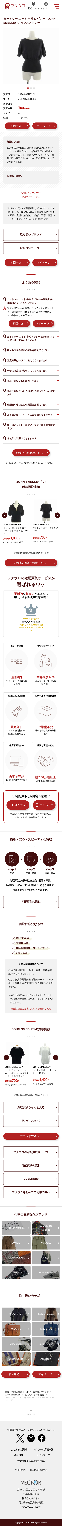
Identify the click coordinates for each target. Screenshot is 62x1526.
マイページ (43, 126)
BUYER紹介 (31, 1178)
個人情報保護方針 (39, 1470)
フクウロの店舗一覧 (43, 1449)
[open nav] (56, 6)
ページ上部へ (31, 1412)
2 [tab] (31, 88)
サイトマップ (43, 1455)
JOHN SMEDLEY (27, 99)
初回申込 (15, 126)
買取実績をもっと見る (31, 1107)
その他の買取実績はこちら (29, 562)
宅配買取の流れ (31, 901)
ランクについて (31, 1120)
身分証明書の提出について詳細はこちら (31, 1008)
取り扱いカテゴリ (31, 248)
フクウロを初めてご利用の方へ (31, 1192)
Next (57, 515)
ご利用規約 (20, 1470)
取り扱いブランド (31, 234)
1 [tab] (28, 88)
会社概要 (18, 1455)
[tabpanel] (31, 56)
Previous (5, 515)
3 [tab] (34, 88)
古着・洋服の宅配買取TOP (17, 1392)
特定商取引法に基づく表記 (31, 1460)
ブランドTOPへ (29, 1136)
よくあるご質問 (19, 1449)
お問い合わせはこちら (29, 452)
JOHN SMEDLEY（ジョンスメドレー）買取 (24, 1395)
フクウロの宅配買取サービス (31, 1152)
